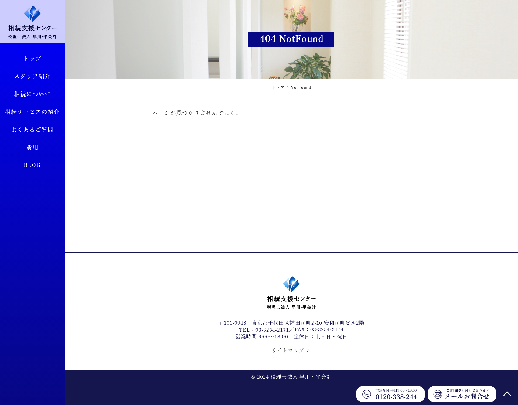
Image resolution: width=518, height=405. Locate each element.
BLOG (32, 165)
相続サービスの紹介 (32, 112)
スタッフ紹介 (32, 76)
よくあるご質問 (32, 129)
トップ (32, 58)
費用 (32, 147)
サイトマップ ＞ (291, 350)
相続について (32, 94)
